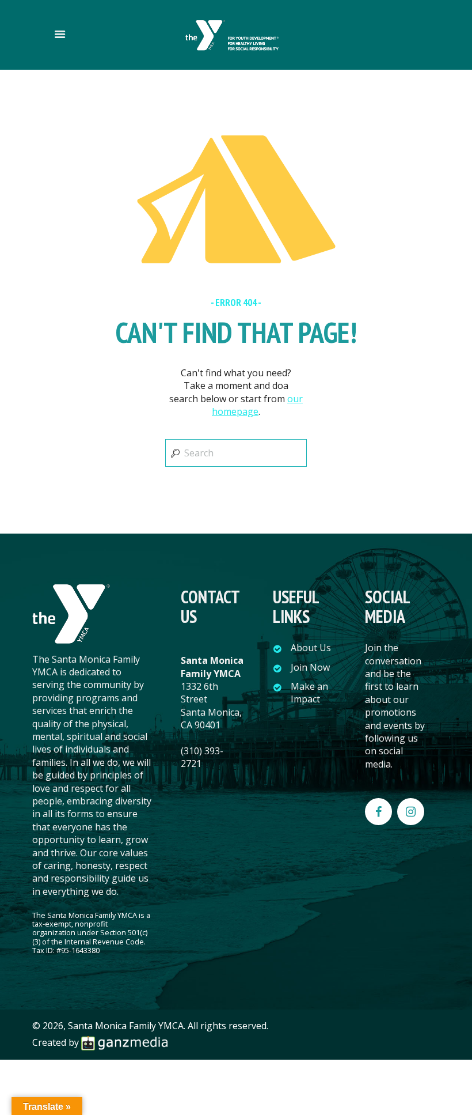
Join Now (310, 667)
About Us (311, 647)
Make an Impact (309, 692)
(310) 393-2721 (202, 757)
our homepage (257, 405)
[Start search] (173, 453)
